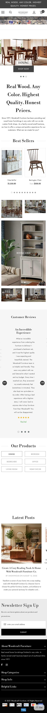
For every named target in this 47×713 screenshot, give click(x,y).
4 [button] (19, 192)
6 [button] (24, 192)
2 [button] (23, 76)
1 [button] (21, 76)
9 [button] (32, 192)
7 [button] (27, 192)
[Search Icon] (10, 12)
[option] (23, 56)
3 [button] (26, 76)
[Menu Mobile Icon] (2, 12)
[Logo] (23, 12)
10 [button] (35, 192)
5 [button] (22, 192)
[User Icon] (34, 12)
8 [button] (30, 192)
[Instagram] (6, 664)
